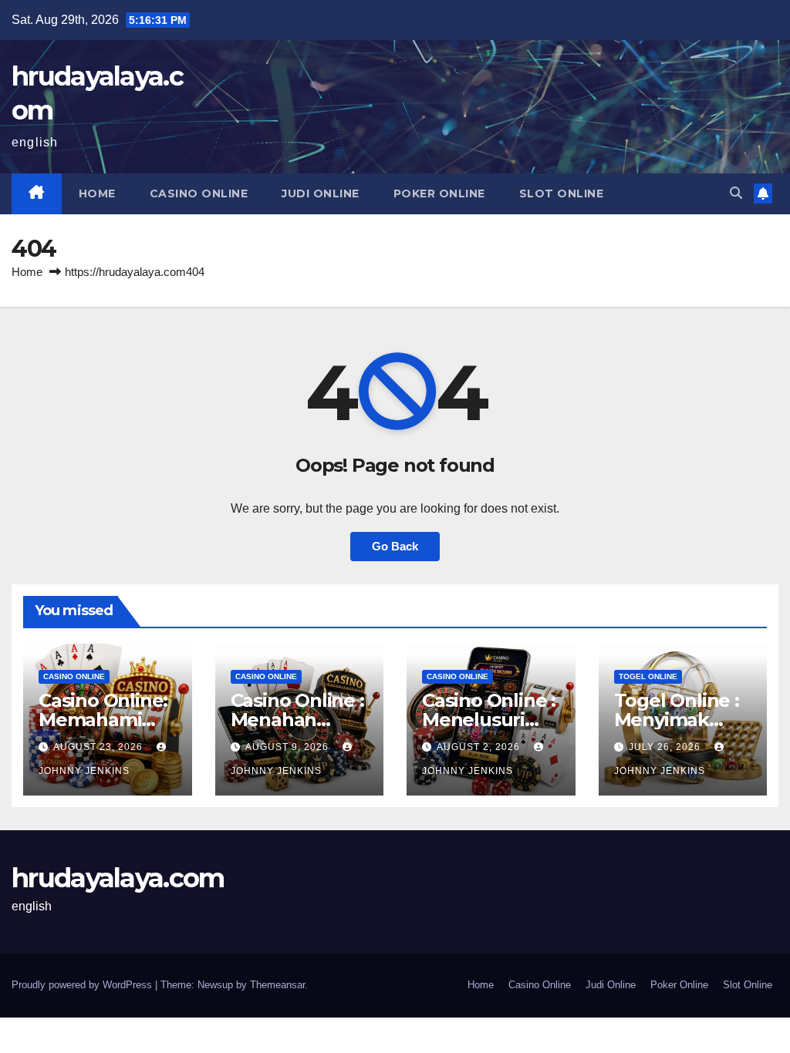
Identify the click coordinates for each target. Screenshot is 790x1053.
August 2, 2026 (480, 747)
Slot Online (561, 193)
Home (97, 193)
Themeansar (277, 985)
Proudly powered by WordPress (83, 985)
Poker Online (439, 193)
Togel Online (648, 676)
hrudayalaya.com (118, 878)
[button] (736, 193)
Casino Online (199, 193)
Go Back (395, 546)
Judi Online (321, 193)
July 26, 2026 (666, 747)
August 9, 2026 (288, 747)
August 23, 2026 (99, 747)
